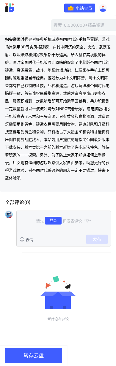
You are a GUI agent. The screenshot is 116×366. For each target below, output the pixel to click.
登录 (53, 220)
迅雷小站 (18, 7)
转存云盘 (33, 355)
